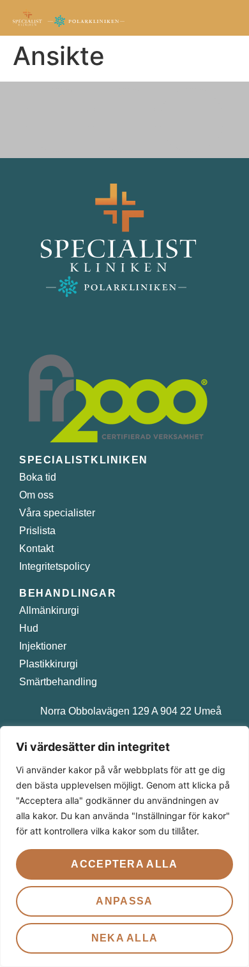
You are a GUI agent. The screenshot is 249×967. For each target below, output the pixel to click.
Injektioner (42, 646)
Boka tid (37, 477)
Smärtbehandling (58, 681)
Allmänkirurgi (49, 610)
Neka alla (124, 938)
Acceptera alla (124, 864)
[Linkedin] (191, 120)
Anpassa (124, 901)
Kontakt (36, 548)
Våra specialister (57, 512)
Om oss (36, 495)
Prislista (37, 530)
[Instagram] (124, 120)
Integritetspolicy (54, 566)
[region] (124, 846)
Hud (28, 628)
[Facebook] (57, 120)
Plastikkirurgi (48, 663)
